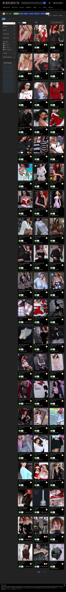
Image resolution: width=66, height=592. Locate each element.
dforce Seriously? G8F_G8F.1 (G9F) (11, 84)
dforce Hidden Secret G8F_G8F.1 (10, 76)
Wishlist (43, 13)
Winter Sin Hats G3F (54, 534)
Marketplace (6, 7)
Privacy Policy (18, 589)
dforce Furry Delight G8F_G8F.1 (25, 208)
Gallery (22, 7)
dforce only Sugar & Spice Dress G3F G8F (43, 426)
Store (26, 13)
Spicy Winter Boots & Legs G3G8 (41, 399)
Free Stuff (15, 7)
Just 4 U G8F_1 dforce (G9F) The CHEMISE (28, 71)
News (34, 7)
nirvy (21, 45)
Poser (44, 7)
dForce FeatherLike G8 (39, 263)
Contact (50, 7)
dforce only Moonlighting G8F (40, 344)
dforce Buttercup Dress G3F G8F (57, 426)
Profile (21, 13)
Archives (13, 18)
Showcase (8, 18)
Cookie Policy (9, 589)
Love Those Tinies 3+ (23, 317)
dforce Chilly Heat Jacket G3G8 (57, 399)
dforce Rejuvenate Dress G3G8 (25, 371)
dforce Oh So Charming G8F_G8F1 (57, 236)
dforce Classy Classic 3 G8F (40, 290)
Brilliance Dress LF (54, 208)
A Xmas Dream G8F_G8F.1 (9, 80)
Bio (48, 13)
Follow (16, 13)
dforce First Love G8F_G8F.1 (10, 71)
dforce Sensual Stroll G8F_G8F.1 (10, 75)
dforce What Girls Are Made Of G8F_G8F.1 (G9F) (14, 82)
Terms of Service (60, 587)
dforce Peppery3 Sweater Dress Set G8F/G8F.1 (44, 236)
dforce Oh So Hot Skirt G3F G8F (57, 453)
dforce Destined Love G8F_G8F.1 (10, 73)
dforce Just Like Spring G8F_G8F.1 (11, 78)
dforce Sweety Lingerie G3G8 (56, 371)
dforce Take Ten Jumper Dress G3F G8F (43, 453)
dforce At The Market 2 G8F (56, 290)
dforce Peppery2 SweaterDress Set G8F (27, 290)
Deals (39, 7)
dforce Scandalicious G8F (24, 263)
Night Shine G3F (53, 561)
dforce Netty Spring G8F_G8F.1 (25, 236)
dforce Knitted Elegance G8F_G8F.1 (11, 66)
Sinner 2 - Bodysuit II (23, 507)
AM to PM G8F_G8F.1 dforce (56, 71)
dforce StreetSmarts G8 (55, 317)
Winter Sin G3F (37, 534)
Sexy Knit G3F (22, 561)
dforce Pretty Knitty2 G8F (55, 263)
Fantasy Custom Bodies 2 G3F (56, 507)
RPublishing (54, 211)
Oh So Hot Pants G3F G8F (24, 453)
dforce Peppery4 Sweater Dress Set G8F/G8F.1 (13, 85)
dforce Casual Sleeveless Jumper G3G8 (43, 371)
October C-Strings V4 (8, 67)
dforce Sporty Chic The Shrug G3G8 (26, 399)
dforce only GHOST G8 (24, 344)
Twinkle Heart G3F (22, 534)
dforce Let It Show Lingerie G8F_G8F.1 (12, 69)
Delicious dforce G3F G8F (55, 480)
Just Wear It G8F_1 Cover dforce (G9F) (42, 71)
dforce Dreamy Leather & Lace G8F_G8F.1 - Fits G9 (45, 208)
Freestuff (37, 13)
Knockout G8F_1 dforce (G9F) (10, 87)
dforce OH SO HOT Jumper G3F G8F (27, 480)
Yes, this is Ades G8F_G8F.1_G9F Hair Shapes (13, 91)
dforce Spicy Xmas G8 (8, 89)
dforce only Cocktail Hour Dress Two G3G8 (28, 426)
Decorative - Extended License (40, 507)
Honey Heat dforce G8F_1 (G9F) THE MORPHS (29, 42)
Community (28, 7)
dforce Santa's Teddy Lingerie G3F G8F (42, 480)
